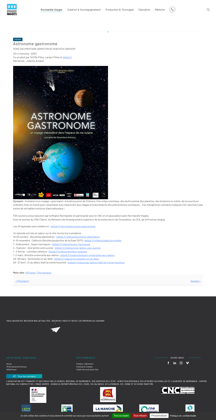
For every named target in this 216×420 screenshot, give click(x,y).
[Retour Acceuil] (11, 9)
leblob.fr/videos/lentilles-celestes (68, 251)
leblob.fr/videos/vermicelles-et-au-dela (76, 258)
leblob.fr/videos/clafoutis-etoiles (102, 240)
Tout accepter (121, 415)
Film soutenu (44, 272)
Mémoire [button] (160, 9)
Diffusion (30, 272)
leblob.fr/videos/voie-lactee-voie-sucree (78, 247)
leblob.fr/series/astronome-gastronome (73, 226)
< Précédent (22, 280)
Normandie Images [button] (51, 9)
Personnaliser (159, 415)
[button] (208, 9)
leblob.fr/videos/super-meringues (71, 244)
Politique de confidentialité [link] (183, 415)
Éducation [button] (144, 9)
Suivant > (195, 280)
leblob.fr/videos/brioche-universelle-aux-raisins (87, 255)
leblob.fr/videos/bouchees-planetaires (78, 236)
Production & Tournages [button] (120, 9)
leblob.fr (67, 57)
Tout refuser (140, 415)
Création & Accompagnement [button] (84, 9)
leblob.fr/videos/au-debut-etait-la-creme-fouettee (96, 262)
